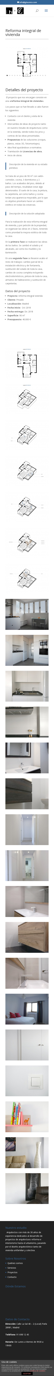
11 (32, 75)
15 (42, 75)
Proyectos (12, 1272)
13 (37, 75)
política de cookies (37, 1371)
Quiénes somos (15, 1263)
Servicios (12, 1267)
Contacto (12, 1277)
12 (35, 75)
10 (30, 75)
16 (45, 75)
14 (40, 75)
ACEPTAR (27, 1373)
